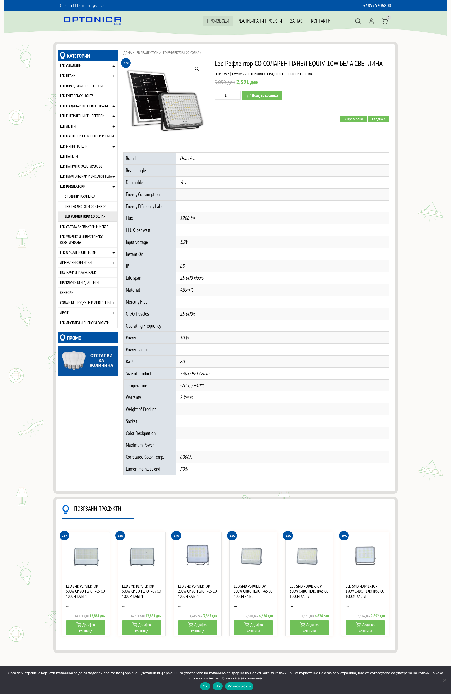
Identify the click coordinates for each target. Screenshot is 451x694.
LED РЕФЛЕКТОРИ (72, 186)
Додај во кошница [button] (87, 627)
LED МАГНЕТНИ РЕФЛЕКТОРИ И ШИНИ (87, 135)
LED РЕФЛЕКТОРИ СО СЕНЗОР (85, 206)
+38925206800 (377, 5)
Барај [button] (358, 21)
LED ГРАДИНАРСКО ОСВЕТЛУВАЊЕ (84, 105)
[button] (197, 69)
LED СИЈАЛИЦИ (70, 65)
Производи (218, 20)
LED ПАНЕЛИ (69, 156)
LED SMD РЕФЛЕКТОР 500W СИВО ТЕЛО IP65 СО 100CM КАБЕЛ (85, 591)
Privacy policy (239, 686)
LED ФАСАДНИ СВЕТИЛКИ (78, 252)
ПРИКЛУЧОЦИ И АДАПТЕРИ (79, 282)
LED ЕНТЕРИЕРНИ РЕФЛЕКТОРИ (82, 115)
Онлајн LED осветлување (82, 5)
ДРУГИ (64, 312)
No (217, 686)
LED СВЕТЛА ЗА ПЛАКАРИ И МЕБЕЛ (84, 226)
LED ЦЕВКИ (67, 75)
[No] (444, 680)
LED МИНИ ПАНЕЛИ (73, 146)
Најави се (371, 21)
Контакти (320, 20)
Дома (127, 52)
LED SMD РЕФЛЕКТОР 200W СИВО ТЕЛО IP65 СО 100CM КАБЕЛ (197, 591)
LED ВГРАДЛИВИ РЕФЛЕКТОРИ (81, 85)
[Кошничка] (384, 21)
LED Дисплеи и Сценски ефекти (84, 322)
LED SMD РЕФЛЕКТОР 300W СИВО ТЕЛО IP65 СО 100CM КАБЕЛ (253, 591)
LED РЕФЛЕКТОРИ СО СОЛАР (85, 216)
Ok (205, 686)
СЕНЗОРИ (66, 292)
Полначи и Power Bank (78, 272)
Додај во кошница (265, 95)
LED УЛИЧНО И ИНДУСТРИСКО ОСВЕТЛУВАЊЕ (81, 239)
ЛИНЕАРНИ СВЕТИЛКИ (76, 262)
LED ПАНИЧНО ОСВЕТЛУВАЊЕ (81, 166)
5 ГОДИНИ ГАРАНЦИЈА (80, 196)
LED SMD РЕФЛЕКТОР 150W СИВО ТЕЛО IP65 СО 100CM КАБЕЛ (365, 591)
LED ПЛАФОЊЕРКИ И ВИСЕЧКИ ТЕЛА (86, 176)
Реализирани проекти (260, 20)
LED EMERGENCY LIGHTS (76, 95)
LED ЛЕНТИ (68, 126)
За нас (296, 20)
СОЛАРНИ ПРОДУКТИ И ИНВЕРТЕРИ (85, 302)
